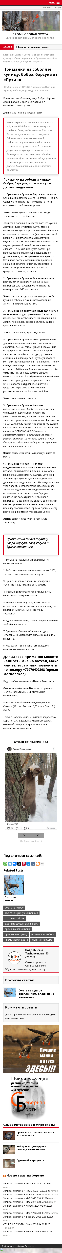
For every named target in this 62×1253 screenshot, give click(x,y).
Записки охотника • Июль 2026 (20, 1190)
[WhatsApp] (5, 864)
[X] (19, 864)
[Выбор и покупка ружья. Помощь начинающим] (9, 1151)
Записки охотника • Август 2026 (21, 1183)
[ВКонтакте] (15, 864)
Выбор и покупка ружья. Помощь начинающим (32, 1148)
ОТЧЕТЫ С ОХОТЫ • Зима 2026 (20, 1224)
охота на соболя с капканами (21, 923)
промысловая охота (16, 939)
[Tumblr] (33, 864)
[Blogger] (38, 864)
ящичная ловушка (42, 939)
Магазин (47, 7)
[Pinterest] (24, 864)
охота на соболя (14, 918)
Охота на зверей (32, 54)
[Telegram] (10, 864)
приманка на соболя (42, 934)
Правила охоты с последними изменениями (35, 1134)
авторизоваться (14, 1018)
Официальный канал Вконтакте (22, 688)
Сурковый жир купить (30, 1160)
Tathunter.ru (38, 86)
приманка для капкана (17, 928)
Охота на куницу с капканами (21, 912)
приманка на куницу (16, 934)
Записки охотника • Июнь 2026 (20, 1194)
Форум (57, 7)
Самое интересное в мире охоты (29, 1125)
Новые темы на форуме (25, 1175)
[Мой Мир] (28, 864)
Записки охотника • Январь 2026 (21, 1231)
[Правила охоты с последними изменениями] (9, 1137)
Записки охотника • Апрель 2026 (21, 1205)
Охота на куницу (14, 907)
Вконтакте (47, 681)
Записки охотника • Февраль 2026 (22, 1216)
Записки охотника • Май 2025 (19, 1198)
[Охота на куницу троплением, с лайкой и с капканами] (10, 994)
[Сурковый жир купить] (9, 1165)
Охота (18, 54)
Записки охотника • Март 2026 (20, 1213)
